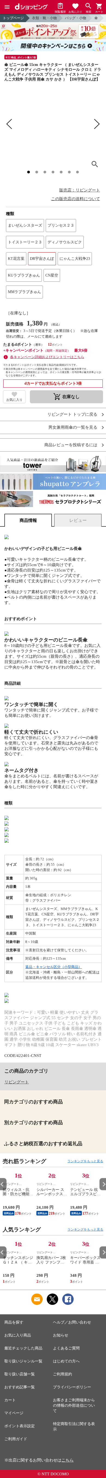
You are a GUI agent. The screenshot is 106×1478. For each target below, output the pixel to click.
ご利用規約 (62, 1374)
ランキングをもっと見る (85, 1161)
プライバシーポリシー (72, 1387)
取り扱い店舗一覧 (19, 1374)
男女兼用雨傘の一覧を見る (72, 427)
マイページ (13, 1413)
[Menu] (7, 7)
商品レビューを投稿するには (70, 445)
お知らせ (60, 1335)
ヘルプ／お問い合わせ (72, 1322)
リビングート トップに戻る (72, 414)
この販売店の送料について (75, 199)
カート (10, 1400)
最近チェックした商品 (23, 1348)
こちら (67, 1460)
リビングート (16, 1082)
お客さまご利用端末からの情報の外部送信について (74, 1405)
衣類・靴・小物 (44, 18)
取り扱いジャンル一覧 (23, 1361)
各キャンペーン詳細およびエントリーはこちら (47, 357)
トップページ (13, 18)
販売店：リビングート (79, 190)
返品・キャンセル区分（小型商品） (53, 967)
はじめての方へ (66, 1361)
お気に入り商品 (17, 1335)
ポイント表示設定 (19, 1426)
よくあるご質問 (66, 1348)
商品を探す (13, 1322)
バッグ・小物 (75, 18)
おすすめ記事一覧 (19, 1387)
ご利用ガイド (15, 1439)
